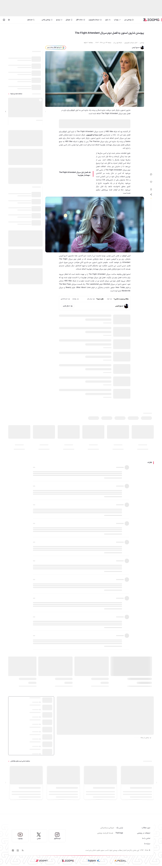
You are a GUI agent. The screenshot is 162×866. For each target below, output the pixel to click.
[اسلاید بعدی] (5, 111)
